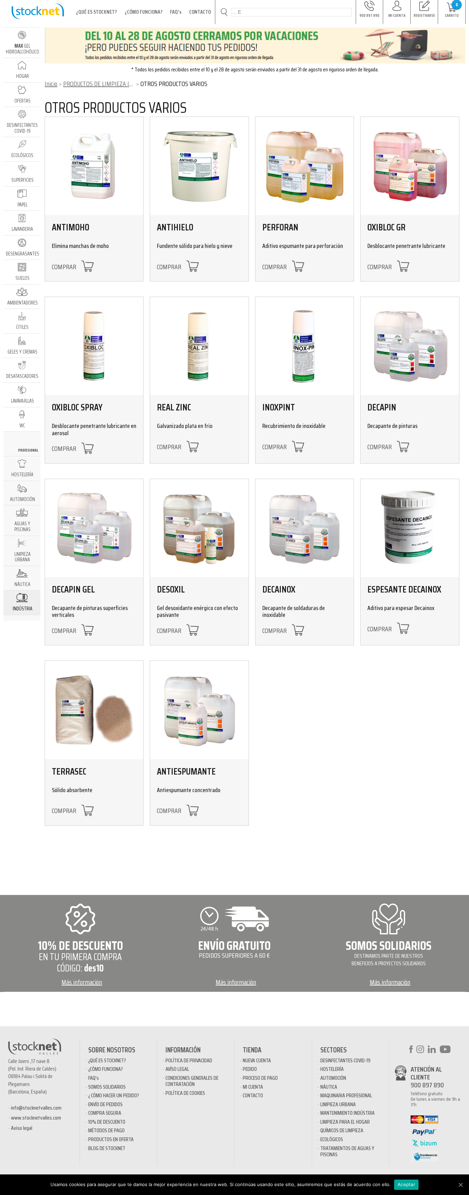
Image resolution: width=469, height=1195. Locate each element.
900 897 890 (427, 1084)
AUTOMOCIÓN (333, 1078)
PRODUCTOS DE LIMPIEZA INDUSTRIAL (110, 83)
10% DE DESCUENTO (106, 1122)
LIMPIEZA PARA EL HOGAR (345, 1122)
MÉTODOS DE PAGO (106, 1130)
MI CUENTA (253, 1087)
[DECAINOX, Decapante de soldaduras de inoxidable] (304, 528)
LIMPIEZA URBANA (338, 1104)
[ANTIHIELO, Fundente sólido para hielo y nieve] (199, 166)
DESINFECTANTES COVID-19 (345, 1060)
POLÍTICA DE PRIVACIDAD (188, 1060)
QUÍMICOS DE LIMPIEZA (341, 1130)
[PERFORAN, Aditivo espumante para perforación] (304, 166)
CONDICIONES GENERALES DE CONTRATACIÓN (191, 1081)
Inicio (51, 83)
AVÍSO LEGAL (177, 1069)
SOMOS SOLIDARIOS (107, 1087)
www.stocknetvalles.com (36, 1117)
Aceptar (406, 1184)
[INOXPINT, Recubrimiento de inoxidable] (304, 346)
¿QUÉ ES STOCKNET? (96, 12)
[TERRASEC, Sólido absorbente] (94, 710)
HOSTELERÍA (332, 1069)
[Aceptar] (460, 1184)
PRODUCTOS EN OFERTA (111, 1139)
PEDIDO (250, 1069)
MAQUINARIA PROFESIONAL (346, 1095)
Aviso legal (21, 1128)
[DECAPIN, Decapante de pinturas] (410, 346)
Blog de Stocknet (106, 1148)
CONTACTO (200, 12)
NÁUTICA (328, 1087)
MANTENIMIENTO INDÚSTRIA (347, 1113)
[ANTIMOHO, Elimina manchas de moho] (94, 166)
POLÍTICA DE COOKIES (185, 1093)
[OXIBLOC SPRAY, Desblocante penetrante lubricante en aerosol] (94, 346)
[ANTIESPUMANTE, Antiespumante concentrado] (199, 710)
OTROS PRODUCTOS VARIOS (116, 107)
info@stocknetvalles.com (36, 1107)
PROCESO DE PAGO (260, 1078)
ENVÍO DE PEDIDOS (105, 1104)
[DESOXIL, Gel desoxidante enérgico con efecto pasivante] (199, 528)
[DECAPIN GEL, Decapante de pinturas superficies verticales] (94, 528)
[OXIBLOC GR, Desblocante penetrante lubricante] (410, 166)
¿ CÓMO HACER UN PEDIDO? (113, 1095)
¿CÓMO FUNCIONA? (143, 12)
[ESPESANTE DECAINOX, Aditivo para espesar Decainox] (410, 528)
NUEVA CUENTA (257, 1060)
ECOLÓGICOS (331, 1139)
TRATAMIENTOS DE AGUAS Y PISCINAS (347, 1151)
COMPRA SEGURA (104, 1113)
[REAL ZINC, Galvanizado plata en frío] (199, 346)
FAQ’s (176, 12)
